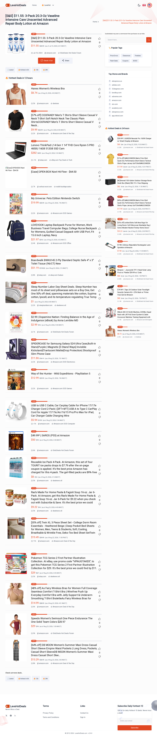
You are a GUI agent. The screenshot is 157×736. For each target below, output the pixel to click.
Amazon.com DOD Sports (144, 320)
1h (34, 332)
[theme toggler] (139, 5)
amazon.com (50, 53)
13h (120, 320)
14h (120, 301)
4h (34, 243)
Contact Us (84, 713)
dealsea (56, 103)
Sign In (82, 717)
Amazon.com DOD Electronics (64, 362)
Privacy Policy (48, 713)
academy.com (115, 108)
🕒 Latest (10, 70)
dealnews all (61, 305)
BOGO (135, 61)
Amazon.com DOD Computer (64, 424)
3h (34, 362)
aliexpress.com (116, 112)
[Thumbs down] (99, 46)
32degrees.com (116, 89)
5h (34, 103)
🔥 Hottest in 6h (23, 70)
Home (34, 5)
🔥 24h (45, 70)
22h (120, 170)
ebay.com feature (56, 275)
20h (120, 234)
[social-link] (6, 716)
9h (34, 633)
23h (120, 147)
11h (34, 541)
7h (34, 187)
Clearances (126, 56)
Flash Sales (114, 61)
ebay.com (42, 160)
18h (120, 212)
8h (34, 275)
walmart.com (128, 189)
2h (34, 133)
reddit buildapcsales (63, 187)
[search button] (149, 40)
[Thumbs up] (99, 38)
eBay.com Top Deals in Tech (61, 160)
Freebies (138, 56)
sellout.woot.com (44, 187)
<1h (34, 160)
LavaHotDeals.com (81, 733)
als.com (113, 104)
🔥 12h (36, 70)
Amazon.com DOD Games (62, 213)
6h (34, 450)
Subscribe (134, 728)
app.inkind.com (116, 116)
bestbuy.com (115, 93)
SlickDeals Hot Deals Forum (70, 53)
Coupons (125, 61)
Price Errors (114, 56)
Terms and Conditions (51, 717)
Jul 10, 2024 (37, 53)
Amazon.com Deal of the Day (63, 133)
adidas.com (114, 85)
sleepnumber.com (44, 305)
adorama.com (115, 96)
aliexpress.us (115, 81)
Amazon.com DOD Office (62, 243)
